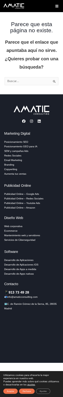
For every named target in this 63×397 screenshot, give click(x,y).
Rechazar (27, 391)
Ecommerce (11, 230)
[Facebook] (24, 121)
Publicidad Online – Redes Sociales (23, 198)
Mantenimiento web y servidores (22, 235)
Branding (9, 164)
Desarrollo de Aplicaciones (18, 260)
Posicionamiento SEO (16, 141)
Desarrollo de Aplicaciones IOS (21, 264)
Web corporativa (13, 226)
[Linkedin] (39, 121)
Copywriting (10, 169)
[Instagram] (31, 121)
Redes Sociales (12, 155)
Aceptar (10, 391)
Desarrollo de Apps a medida (20, 269)
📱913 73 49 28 (16, 292)
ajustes (31, 384)
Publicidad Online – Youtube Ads (22, 203)
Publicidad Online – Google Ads (21, 194)
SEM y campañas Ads (16, 151)
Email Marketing (13, 160)
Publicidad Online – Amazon (19, 207)
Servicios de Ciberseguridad (19, 239)
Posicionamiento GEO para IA (20, 146)
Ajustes (43, 391)
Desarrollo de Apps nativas (19, 273)
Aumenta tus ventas (15, 173)
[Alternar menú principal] (57, 6)
